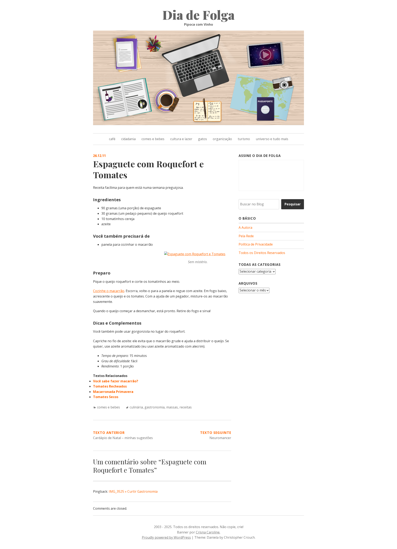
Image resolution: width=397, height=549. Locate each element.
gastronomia (155, 407)
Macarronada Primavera (113, 391)
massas (172, 407)
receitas (185, 407)
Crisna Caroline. (208, 532)
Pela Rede (246, 236)
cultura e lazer (181, 139)
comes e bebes (152, 139)
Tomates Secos (105, 397)
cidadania (128, 139)
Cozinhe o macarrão (108, 291)
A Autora (245, 227)
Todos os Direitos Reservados (262, 252)
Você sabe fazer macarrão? (115, 381)
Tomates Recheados (110, 386)
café (112, 139)
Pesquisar (293, 204)
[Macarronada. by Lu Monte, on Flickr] (194, 254)
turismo (244, 139)
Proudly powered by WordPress (166, 537)
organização (222, 139)
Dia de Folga (198, 14)
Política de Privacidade (256, 244)
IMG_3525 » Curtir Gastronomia (133, 491)
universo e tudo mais (272, 139)
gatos (202, 139)
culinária (136, 407)
